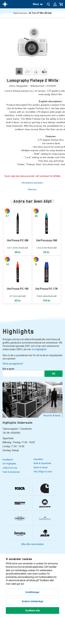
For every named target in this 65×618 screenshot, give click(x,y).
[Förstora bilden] (32, 42)
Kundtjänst (7, 459)
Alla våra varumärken (32, 544)
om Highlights (39, 349)
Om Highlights (9, 463)
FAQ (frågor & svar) (43, 471)
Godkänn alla (32, 610)
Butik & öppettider (42, 463)
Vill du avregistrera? (12, 363)
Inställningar (33, 592)
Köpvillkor (38, 459)
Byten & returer (41, 467)
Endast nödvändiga (32, 601)
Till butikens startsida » (32, 183)
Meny (36, 4)
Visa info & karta (51, 415)
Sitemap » (32, 189)
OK (53, 373)
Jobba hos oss (9, 467)
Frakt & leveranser (11, 472)
